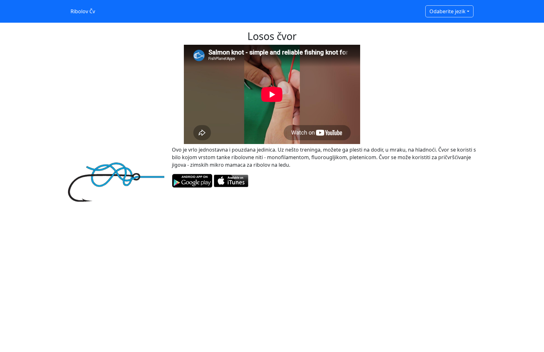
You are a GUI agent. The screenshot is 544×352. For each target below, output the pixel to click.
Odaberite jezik (447, 11)
